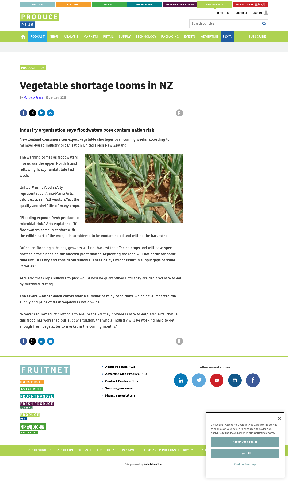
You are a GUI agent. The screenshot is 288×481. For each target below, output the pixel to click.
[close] (183, 104)
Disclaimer (128, 450)
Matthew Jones (33, 97)
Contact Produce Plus (121, 381)
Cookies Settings (245, 464)
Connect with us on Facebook (253, 380)
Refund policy (104, 450)
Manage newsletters (120, 395)
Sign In (257, 13)
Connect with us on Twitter (199, 380)
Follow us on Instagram (235, 380)
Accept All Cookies (245, 442)
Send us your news (119, 388)
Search (264, 23)
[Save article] (179, 113)
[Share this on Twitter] (32, 113)
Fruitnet (37, 4)
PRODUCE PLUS (215, 4)
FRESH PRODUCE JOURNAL (180, 4)
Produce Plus (33, 67)
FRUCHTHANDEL (144, 4)
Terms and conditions (159, 450)
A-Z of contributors (72, 450)
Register (223, 13)
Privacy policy (192, 450)
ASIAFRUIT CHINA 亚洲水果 (250, 4)
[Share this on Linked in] (41, 113)
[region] (245, 445)
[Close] (279, 418)
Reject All (245, 453)
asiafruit (109, 4)
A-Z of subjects (40, 450)
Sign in (129, 104)
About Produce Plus (120, 367)
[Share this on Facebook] (23, 113)
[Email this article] (50, 113)
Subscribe (241, 13)
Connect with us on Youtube (217, 380)
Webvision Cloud (153, 464)
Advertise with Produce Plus (126, 374)
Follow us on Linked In (181, 380)
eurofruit (73, 4)
